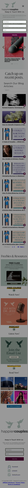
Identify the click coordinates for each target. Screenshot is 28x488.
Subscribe (14, 35)
